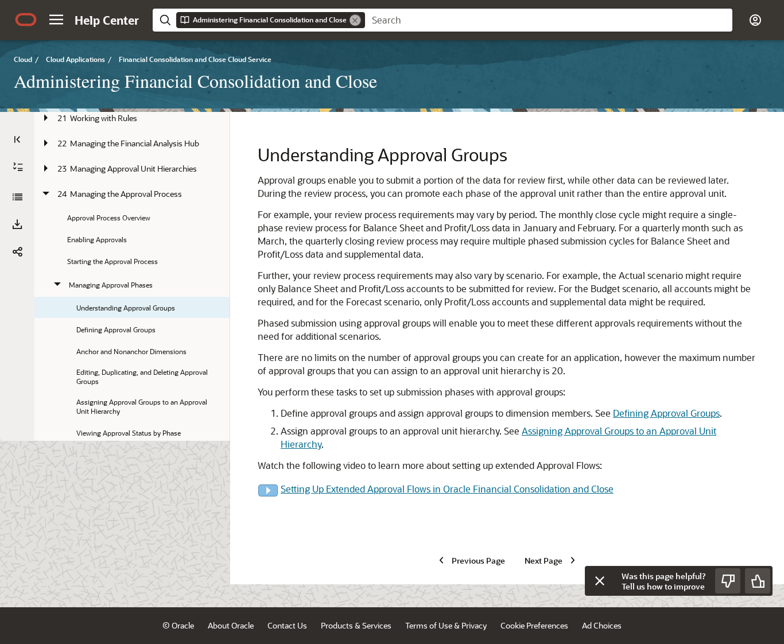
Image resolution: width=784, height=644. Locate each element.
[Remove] (355, 20)
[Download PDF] (17, 224)
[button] (56, 19)
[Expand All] (18, 167)
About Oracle (231, 625)
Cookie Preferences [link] (534, 625)
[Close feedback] (599, 580)
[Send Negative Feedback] (727, 580)
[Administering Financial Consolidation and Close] (17, 197)
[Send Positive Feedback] (757, 580)
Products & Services (356, 625)
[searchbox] (548, 20)
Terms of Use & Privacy (446, 625)
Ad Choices (602, 625)
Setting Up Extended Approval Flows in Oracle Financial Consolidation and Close (447, 489)
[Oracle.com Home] (26, 19)
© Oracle (178, 625)
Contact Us (287, 625)
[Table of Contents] (17, 139)
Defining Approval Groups (666, 413)
